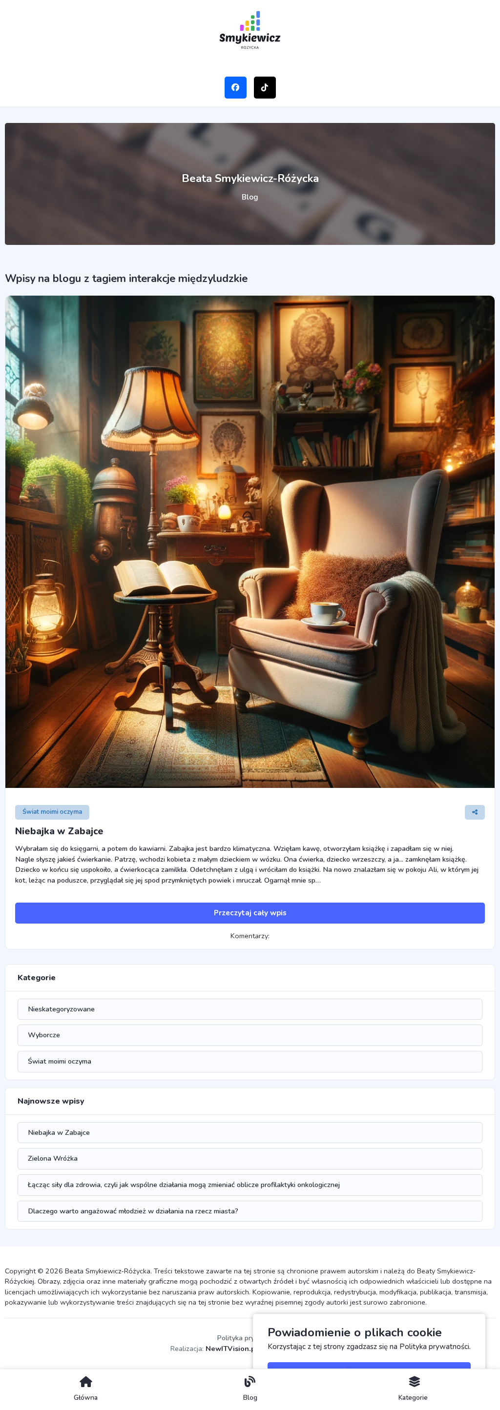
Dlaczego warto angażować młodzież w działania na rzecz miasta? (133, 1211)
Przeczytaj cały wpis (250, 913)
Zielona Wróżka (53, 1158)
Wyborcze (44, 1035)
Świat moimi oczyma (52, 811)
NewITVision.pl (232, 1348)
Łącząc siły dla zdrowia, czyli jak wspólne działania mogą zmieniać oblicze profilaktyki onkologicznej (184, 1184)
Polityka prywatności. (435, 1346)
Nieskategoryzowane (61, 1009)
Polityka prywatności (250, 1338)
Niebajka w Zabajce (59, 831)
